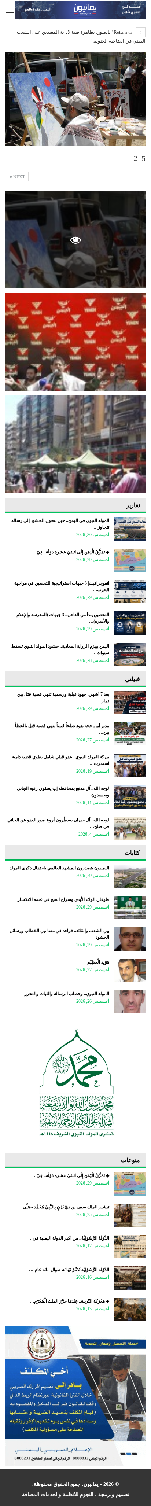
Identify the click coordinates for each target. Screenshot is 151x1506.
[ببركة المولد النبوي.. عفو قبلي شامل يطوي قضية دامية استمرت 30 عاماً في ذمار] (130, 765)
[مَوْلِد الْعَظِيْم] (130, 970)
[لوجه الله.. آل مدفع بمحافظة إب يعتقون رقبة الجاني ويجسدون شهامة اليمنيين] (130, 797)
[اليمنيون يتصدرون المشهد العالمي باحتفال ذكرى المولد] (130, 876)
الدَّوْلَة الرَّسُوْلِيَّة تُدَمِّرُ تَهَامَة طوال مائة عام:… (69, 1269)
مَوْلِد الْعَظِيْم (98, 962)
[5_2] (75, 342)
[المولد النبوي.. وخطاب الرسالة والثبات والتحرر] (130, 1002)
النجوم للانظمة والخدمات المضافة (57, 1494)
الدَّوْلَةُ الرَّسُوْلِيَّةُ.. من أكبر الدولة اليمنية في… (68, 1238)
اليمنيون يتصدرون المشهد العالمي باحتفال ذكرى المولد (59, 867)
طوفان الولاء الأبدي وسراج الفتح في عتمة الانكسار (63, 899)
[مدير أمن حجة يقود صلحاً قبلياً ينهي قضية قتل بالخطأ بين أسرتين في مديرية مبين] (130, 734)
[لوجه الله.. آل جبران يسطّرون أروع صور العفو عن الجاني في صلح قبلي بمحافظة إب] (130, 828)
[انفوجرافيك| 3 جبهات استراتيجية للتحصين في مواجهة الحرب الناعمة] (130, 591)
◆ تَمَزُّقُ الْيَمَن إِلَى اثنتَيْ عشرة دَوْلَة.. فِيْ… (70, 552)
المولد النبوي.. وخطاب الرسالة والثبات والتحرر (67, 993)
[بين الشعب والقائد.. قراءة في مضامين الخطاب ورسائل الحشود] (130, 939)
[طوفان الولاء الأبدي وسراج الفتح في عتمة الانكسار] (130, 908)
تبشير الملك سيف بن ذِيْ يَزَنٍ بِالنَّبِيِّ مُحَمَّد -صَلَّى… (63, 1206)
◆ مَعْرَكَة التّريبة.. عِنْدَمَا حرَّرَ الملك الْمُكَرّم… (69, 1301)
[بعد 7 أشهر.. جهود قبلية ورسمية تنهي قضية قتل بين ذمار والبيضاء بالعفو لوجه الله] (130, 702)
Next (18, 177)
